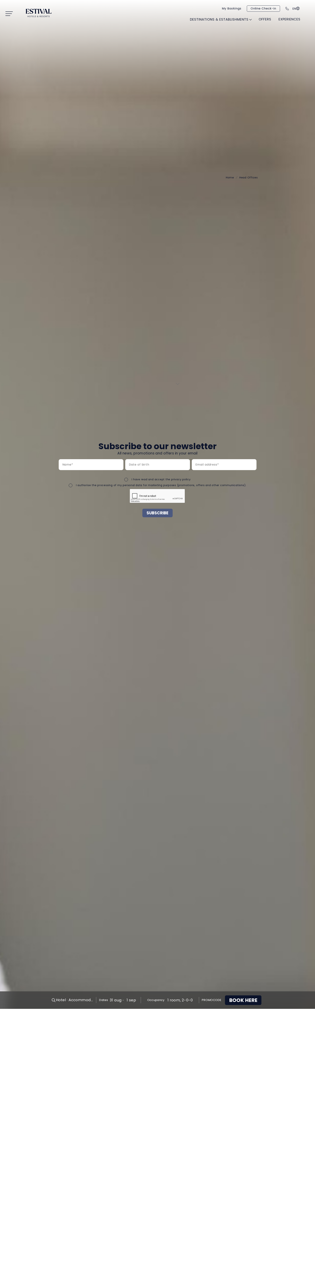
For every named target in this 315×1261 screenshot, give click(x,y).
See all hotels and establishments (213, 27)
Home (230, 177)
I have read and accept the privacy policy (161, 479)
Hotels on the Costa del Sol (162, 39)
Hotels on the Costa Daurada (96, 39)
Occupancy (156, 1000)
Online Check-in (263, 9)
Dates (103, 1000)
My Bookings (231, 9)
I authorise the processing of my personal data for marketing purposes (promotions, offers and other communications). (161, 485)
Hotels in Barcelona (219, 36)
